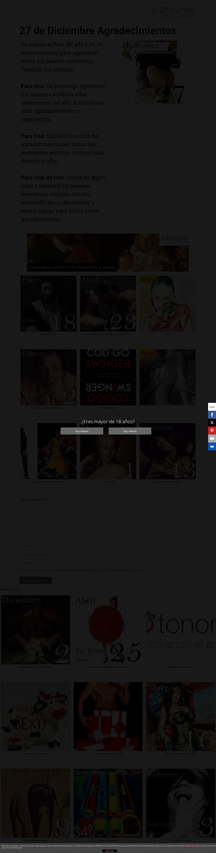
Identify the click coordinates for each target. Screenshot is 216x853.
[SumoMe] (212, 446)
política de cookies (193, 846)
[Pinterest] (212, 430)
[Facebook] (212, 415)
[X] (212, 423)
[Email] (212, 438)
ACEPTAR (110, 851)
